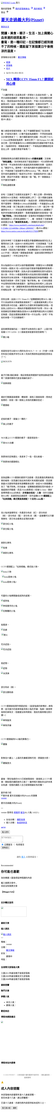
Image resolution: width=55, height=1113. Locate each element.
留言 (22, 812)
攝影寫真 (21, 820)
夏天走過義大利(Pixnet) (22, 19)
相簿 (8, 62)
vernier (4, 798)
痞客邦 (17, 812)
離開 (14, 1108)
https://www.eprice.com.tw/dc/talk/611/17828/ (19, 231)
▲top (3, 827)
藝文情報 (22, 57)
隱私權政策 (45, 1075)
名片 (8, 68)
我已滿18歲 (6, 1108)
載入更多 (5, 832)
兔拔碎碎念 (22, 823)
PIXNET (12, 1075)
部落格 (9, 65)
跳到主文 (5, 27)
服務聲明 (27, 1077)
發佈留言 (5, 848)
